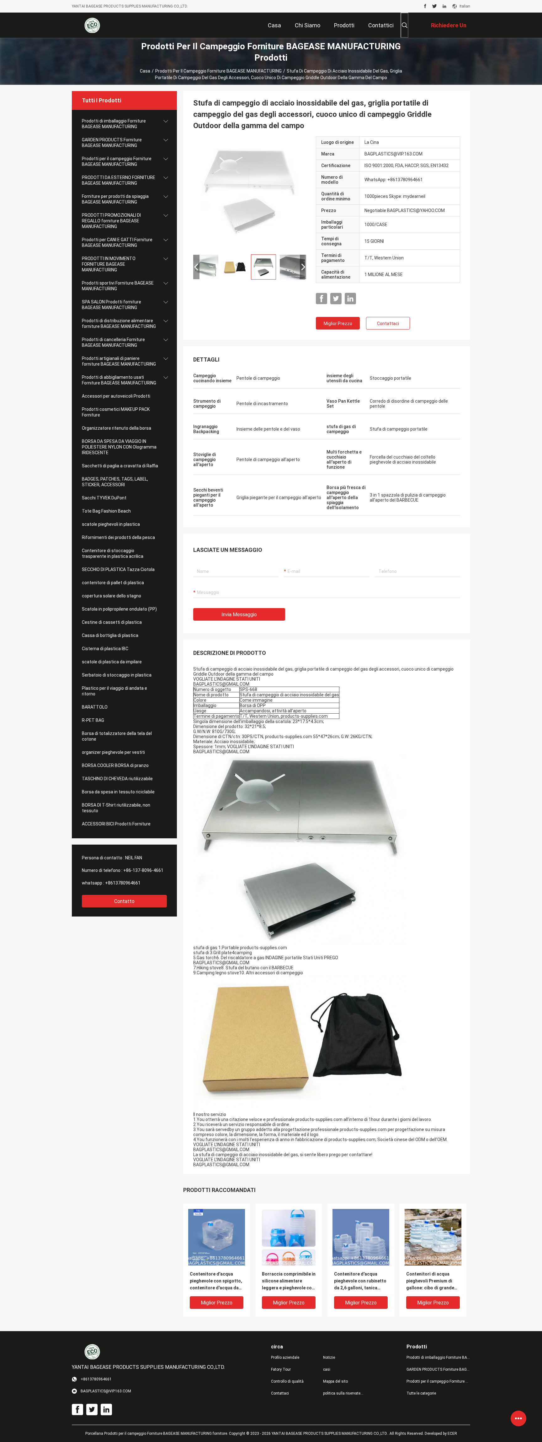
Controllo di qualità (287, 1381)
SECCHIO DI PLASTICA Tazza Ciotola (118, 569)
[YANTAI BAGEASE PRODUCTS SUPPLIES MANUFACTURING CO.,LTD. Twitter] (434, 6)
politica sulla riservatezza (344, 1393)
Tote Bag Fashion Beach (106, 511)
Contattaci (388, 323)
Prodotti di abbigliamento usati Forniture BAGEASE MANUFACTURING (119, 380)
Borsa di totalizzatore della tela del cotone (117, 736)
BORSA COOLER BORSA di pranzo (115, 765)
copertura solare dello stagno (111, 595)
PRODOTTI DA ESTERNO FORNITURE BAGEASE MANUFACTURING (118, 180)
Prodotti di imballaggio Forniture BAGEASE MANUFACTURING (114, 123)
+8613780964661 (123, 882)
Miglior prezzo (338, 323)
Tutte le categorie (421, 1393)
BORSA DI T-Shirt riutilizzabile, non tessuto (116, 808)
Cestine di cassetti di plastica (112, 622)
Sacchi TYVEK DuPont (104, 497)
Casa (145, 70)
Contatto (124, 901)
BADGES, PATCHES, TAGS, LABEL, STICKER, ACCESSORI (115, 481)
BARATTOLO (95, 707)
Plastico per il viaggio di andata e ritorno (114, 691)
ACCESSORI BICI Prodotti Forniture (116, 823)
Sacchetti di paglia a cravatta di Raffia (120, 465)
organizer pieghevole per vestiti (113, 752)
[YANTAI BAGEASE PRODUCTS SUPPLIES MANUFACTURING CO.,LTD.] (92, 25)
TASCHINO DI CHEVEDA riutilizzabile (117, 778)
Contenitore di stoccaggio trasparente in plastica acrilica (112, 553)
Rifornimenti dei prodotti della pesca (118, 537)
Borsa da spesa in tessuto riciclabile (118, 791)
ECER (452, 1433)
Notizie (329, 1357)
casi (326, 1369)
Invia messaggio (239, 615)
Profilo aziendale (285, 1357)
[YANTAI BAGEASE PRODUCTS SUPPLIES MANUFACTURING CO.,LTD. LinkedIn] (444, 6)
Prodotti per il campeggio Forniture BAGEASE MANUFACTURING (218, 70)
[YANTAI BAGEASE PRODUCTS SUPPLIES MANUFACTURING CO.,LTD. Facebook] (425, 6)
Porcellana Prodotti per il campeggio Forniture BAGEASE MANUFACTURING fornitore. (157, 1433)
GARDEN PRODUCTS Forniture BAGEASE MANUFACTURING (112, 142)
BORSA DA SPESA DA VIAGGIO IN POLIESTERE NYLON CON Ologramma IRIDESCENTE (119, 447)
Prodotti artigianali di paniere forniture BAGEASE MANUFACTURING (119, 361)
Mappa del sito (335, 1381)
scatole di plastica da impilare (112, 661)
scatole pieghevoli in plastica (111, 524)
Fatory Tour (281, 1369)
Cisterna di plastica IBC (105, 648)
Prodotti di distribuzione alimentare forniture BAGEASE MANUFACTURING (119, 323)
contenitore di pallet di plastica (113, 582)
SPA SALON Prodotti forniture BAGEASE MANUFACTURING (111, 304)
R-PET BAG (93, 720)
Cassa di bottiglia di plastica (110, 635)
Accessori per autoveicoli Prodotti (116, 396)
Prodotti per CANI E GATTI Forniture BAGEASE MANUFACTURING (117, 242)
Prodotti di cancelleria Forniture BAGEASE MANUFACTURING (113, 342)
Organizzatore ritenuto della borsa (116, 428)
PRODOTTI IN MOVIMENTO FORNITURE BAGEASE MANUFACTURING (109, 264)
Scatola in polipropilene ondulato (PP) (119, 609)
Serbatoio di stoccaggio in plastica (116, 674)
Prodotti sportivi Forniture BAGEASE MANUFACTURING (118, 285)
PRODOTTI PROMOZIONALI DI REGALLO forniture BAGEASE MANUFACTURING (111, 221)
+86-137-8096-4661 (143, 870)
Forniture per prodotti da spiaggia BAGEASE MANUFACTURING (115, 199)
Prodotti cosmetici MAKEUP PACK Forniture (116, 412)
